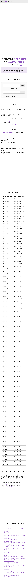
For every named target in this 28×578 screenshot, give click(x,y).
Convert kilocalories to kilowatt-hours (12, 560)
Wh (22, 92)
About (10, 1)
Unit (4, 1)
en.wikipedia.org (7, 484)
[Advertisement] (14, 171)
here (19, 480)
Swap (21, 65)
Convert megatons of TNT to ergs (15, 558)
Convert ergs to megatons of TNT (15, 571)
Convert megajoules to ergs (13, 556)
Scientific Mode (9, 96)
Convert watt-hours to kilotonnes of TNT (11, 576)
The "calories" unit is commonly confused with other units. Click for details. (13, 70)
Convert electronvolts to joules (15, 535)
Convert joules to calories (13, 528)
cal (22, 85)
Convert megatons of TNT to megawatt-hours (13, 569)
